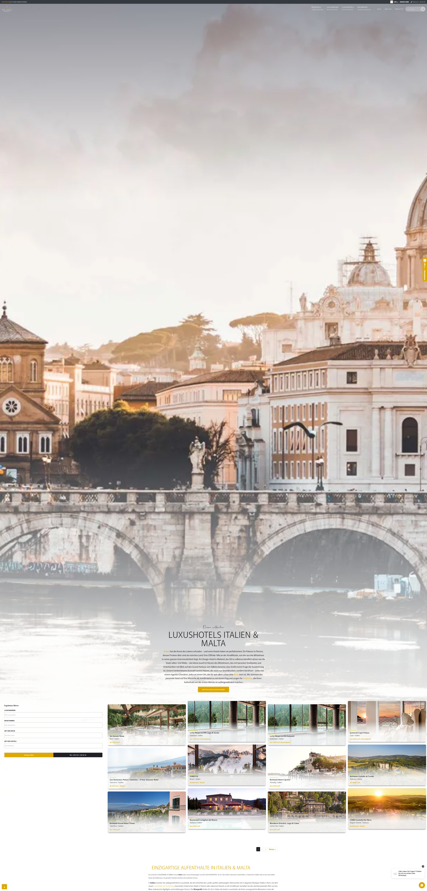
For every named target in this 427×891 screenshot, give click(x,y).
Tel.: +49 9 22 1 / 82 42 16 (78, 755)
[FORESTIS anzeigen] (227, 765)
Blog (379, 9)
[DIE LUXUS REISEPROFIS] (7, 9)
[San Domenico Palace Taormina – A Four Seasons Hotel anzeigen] (147, 768)
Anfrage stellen (29, 755)
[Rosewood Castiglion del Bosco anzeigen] (227, 808)
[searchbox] (53, 715)
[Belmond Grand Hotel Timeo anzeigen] (147, 811)
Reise (236, 674)
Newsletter (399, 9)
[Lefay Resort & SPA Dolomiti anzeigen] (307, 724)
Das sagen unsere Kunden (18, 2)
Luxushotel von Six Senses (163, 886)
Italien (166, 651)
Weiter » (272, 849)
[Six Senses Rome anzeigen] (147, 724)
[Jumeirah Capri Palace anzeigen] (387, 721)
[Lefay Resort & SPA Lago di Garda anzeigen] (227, 721)
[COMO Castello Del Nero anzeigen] (387, 808)
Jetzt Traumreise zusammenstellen (213, 689)
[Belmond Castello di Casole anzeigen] (387, 765)
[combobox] (53, 714)
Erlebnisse (247, 678)
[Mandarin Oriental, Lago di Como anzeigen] (307, 811)
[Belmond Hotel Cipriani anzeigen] (307, 768)
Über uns (388, 9)
